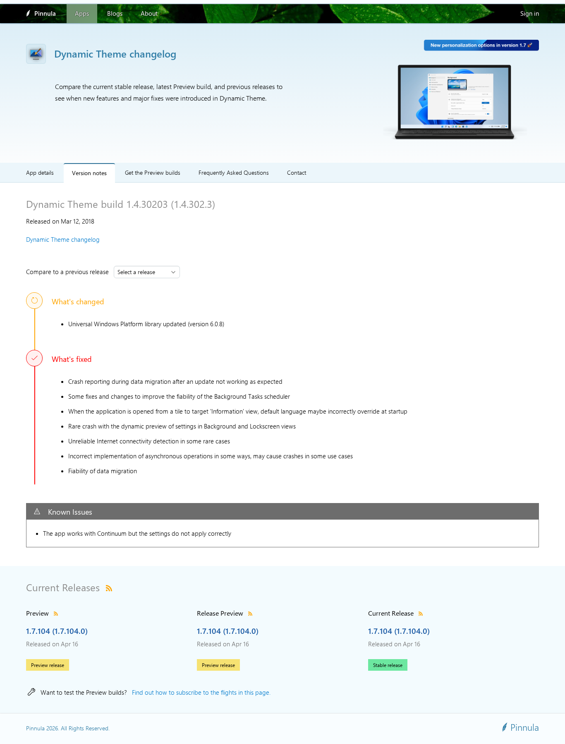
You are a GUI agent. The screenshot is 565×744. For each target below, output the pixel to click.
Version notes (89, 172)
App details (40, 172)
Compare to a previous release (69, 271)
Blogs (114, 13)
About (149, 13)
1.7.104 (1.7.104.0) (57, 630)
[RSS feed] (109, 587)
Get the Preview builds (152, 172)
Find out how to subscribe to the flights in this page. (201, 692)
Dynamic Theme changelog (63, 239)
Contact (296, 172)
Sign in (529, 13)
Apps (82, 13)
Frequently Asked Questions (234, 172)
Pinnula (45, 13)
